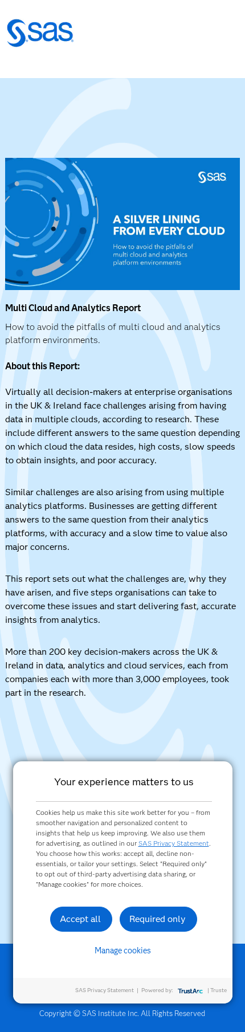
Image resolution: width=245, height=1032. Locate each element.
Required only (157, 918)
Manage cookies (123, 950)
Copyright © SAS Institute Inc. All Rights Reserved (122, 1013)
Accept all (80, 918)
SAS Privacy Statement (173, 843)
